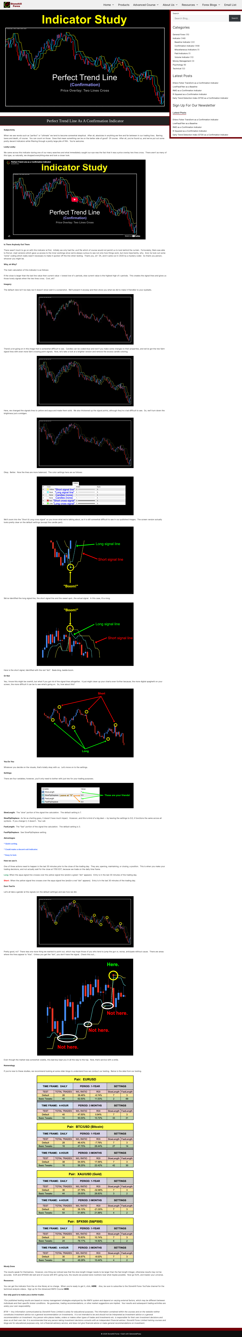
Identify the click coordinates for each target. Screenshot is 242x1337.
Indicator (176, 38)
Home (107, 4)
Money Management (182, 61)
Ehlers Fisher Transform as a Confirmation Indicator (195, 83)
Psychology (178, 65)
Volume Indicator (182, 57)
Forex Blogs (209, 4)
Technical (177, 68)
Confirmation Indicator (184, 46)
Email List (230, 4)
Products (123, 4)
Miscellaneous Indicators (186, 50)
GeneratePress (135, 1334)
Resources (188, 4)
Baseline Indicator (182, 42)
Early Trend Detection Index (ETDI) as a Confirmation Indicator (200, 98)
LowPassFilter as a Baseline (185, 87)
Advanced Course (144, 4)
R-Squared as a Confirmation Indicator (190, 94)
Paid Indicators (181, 53)
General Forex (179, 34)
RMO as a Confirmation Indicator (187, 90)
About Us (168, 4)
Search (176, 13)
